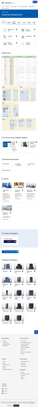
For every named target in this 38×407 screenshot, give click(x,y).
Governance (23, 378)
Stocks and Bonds (24, 366)
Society (22, 377)
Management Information (25, 361)
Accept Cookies (16, 405)
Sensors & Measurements (25, 344)
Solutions (22, 353)
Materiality (22, 372)
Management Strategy (6, 344)
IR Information (23, 363)
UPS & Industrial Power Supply (26, 342)
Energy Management (24, 345)
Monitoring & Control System (25, 347)
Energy (22, 350)
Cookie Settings (9, 405)
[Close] (36, 401)
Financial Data (23, 364)
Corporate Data (5, 342)
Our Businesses (5, 345)
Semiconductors (23, 348)
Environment (23, 375)
